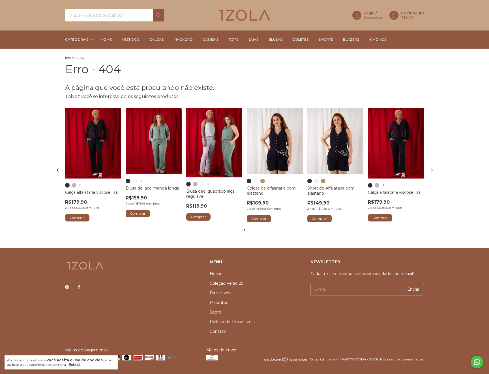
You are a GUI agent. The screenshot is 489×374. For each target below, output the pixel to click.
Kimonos (377, 39)
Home (106, 39)
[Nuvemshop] (286, 360)
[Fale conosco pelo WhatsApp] (477, 362)
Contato (218, 331)
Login (369, 13)
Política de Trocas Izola (232, 321)
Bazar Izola (220, 292)
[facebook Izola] (79, 287)
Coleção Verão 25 (226, 283)
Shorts (326, 39)
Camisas (210, 39)
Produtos (219, 302)
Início (69, 58)
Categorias (76, 39)
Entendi (75, 365)
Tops (233, 39)
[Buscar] (158, 15)
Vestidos (130, 39)
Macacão (183, 39)
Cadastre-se (373, 17)
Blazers (351, 39)
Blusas (275, 39)
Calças (156, 39)
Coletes (300, 39)
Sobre (215, 312)
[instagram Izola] (67, 287)
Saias (253, 39)
